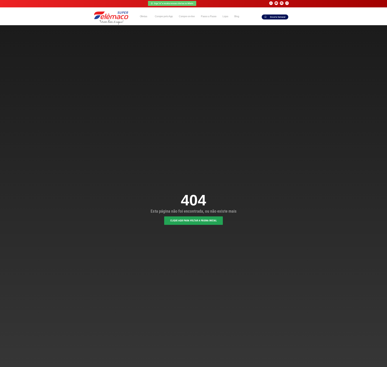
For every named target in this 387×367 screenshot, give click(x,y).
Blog (236, 16)
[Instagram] (287, 3)
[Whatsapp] (271, 3)
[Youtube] (276, 3)
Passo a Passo (208, 16)
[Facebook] (281, 3)
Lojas (225, 16)
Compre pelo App (164, 16)
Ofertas (143, 16)
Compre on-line (187, 16)
